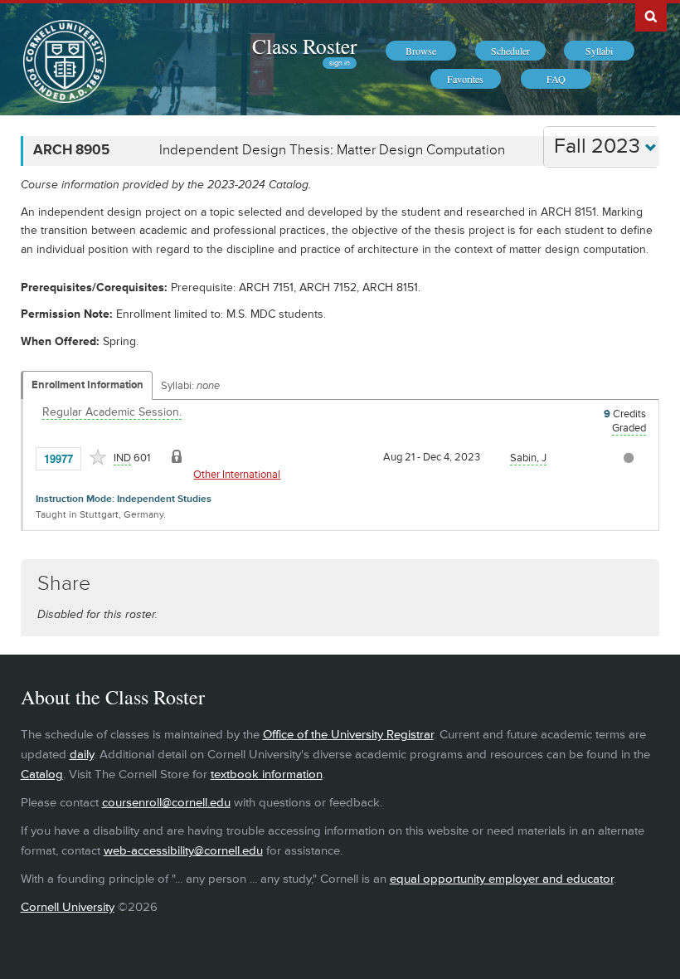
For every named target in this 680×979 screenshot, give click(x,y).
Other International (236, 474)
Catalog (42, 774)
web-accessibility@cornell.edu (183, 851)
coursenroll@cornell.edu (166, 803)
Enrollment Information (87, 385)
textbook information (267, 774)
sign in (339, 63)
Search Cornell (651, 16)
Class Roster (304, 46)
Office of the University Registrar (348, 735)
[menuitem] (421, 51)
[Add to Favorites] (98, 457)
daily (82, 754)
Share (63, 584)
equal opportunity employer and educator (502, 879)
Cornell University (67, 907)
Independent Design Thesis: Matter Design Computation (332, 150)
